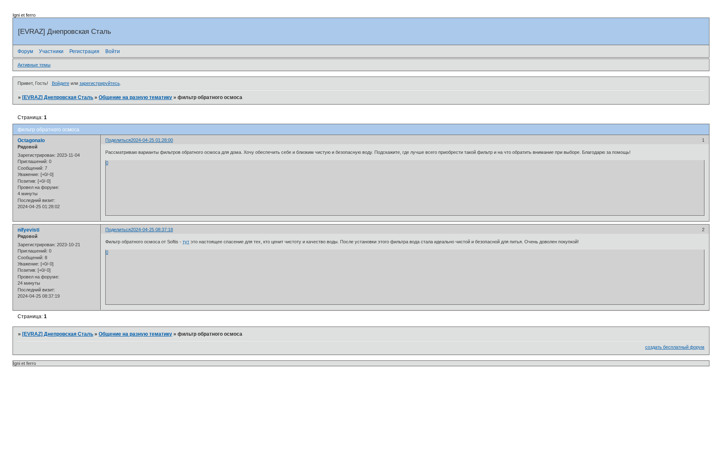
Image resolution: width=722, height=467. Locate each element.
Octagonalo (31, 140)
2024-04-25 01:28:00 (152, 140)
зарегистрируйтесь (99, 83)
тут (186, 241)
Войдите (60, 83)
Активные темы (34, 64)
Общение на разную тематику (135, 97)
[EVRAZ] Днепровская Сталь (57, 97)
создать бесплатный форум (674, 347)
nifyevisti (28, 230)
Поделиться (118, 140)
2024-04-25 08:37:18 (152, 229)
